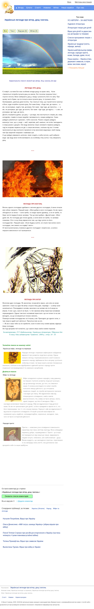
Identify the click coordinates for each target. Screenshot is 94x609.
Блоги (29, 8)
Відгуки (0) (22, 31)
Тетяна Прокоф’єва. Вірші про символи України (23, 541)
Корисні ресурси (21, 597)
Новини (47, 8)
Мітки (56, 8)
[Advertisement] (33, 463)
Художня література (76, 24)
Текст (12, 31)
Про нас (80, 8)
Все (5, 31)
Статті (38, 8)
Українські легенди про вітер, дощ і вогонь (28, 588)
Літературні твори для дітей (79, 28)
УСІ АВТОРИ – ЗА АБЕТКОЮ (80, 20)
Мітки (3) (33, 31)
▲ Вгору (19, 8)
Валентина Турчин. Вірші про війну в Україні (21, 547)
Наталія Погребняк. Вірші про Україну (19, 519)
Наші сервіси (67, 8)
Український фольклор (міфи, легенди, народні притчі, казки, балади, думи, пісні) (80, 52)
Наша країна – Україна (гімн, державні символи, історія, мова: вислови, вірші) (80, 61)
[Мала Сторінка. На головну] (7, 13)
